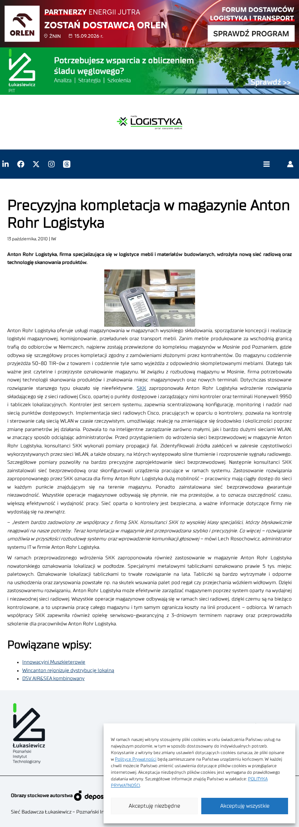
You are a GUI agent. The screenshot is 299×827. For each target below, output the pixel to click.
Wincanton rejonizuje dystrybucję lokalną (68, 670)
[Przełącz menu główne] (266, 164)
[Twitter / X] (36, 164)
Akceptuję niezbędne (154, 806)
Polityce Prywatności (135, 759)
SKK (141, 388)
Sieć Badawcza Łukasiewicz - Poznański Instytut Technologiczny (82, 812)
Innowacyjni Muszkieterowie (53, 662)
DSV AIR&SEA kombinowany (53, 678)
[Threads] (66, 164)
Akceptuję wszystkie (244, 806)
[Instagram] (51, 164)
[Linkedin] (5, 164)
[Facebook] (20, 164)
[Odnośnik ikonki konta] (290, 164)
